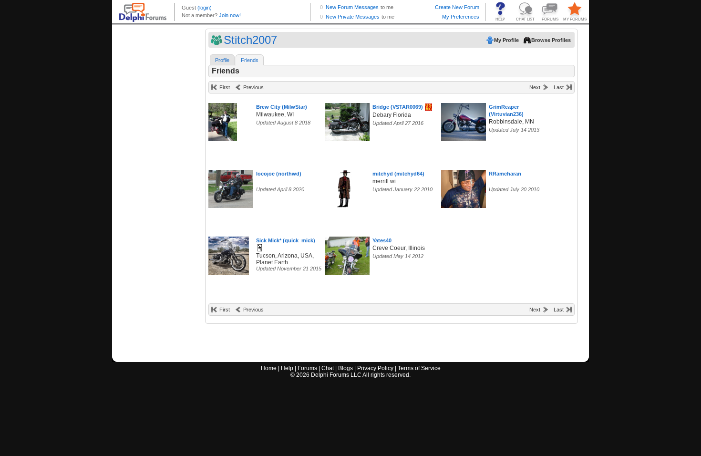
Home (269, 368)
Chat (327, 368)
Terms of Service (419, 368)
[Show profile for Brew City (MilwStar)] (222, 120)
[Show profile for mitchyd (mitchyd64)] (344, 186)
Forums (307, 368)
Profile (222, 60)
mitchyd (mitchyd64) (398, 173)
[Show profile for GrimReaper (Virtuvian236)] (466, 120)
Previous (253, 87)
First (224, 87)
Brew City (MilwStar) (281, 107)
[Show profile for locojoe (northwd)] (232, 186)
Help (287, 368)
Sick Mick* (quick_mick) (285, 240)
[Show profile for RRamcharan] (466, 186)
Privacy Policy (375, 368)
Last (559, 87)
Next (534, 87)
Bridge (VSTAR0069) (397, 107)
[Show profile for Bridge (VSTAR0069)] (350, 120)
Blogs (345, 368)
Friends (249, 60)
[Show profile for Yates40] (350, 253)
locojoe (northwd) (278, 173)
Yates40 (382, 240)
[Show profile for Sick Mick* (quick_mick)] (228, 253)
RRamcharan (505, 173)
